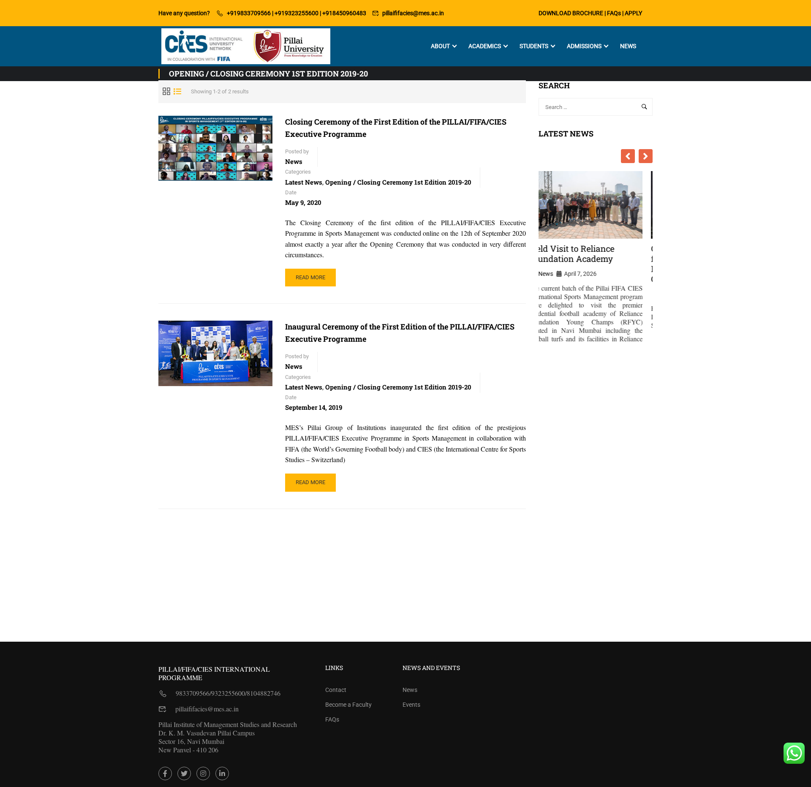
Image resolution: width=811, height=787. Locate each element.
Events (411, 704)
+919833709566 (249, 13)
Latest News (303, 182)
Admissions (584, 46)
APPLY (633, 13)
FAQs (614, 13)
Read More (315, 280)
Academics (484, 46)
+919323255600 (296, 13)
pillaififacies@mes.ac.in (413, 13)
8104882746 (263, 693)
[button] (646, 156)
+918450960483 (344, 13)
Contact (335, 689)
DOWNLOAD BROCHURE (571, 13)
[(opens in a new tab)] (215, 353)
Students (534, 46)
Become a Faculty (348, 704)
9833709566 (193, 693)
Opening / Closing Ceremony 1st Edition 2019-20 (398, 182)
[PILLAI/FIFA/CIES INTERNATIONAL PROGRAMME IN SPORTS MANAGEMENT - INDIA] (245, 46)
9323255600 (228, 693)
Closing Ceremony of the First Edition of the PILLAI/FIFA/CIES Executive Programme (395, 128)
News (628, 46)
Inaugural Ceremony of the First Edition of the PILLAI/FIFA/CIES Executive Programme (399, 332)
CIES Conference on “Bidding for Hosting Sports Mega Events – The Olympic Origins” (595, 263)
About (440, 46)
